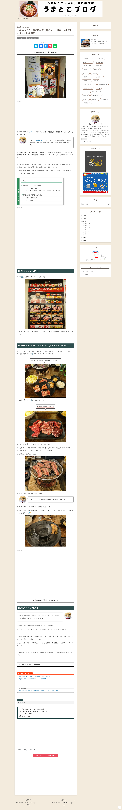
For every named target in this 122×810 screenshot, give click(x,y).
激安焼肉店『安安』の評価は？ (33, 195)
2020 (84, 240)
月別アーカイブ (95, 212)
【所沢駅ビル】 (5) (87, 88)
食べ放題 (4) (99, 77)
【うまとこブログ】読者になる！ (46, 755)
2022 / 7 (86, 232)
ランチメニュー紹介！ (32, 188)
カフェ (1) (94, 73)
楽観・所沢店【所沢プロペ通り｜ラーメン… (63, 804)
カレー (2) (85, 73)
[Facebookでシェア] (41, 46)
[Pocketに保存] (50, 46)
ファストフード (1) (87, 62)
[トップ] (17, 18)
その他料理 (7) (100, 58)
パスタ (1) (85, 91)
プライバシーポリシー (87, 271)
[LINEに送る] (55, 46)
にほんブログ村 (89, 260)
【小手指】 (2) (86, 80)
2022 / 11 (87, 226)
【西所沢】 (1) (86, 103)
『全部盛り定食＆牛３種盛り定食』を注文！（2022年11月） (43, 191)
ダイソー (31, 132)
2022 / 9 (86, 230)
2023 (84, 219)
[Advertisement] (45, 115)
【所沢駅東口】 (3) (87, 77)
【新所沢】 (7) (98, 65)
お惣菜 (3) (85, 99)
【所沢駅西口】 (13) (88, 58)
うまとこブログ (61, 3)
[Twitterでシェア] (46, 46)
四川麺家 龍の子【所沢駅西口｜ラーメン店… (27, 804)
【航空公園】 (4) (103, 84)
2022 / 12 (87, 224)
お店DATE (30, 200)
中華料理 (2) (105, 99)
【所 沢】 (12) (87, 65)
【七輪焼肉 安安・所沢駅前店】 (35, 676)
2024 (84, 216)
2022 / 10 (87, 228)
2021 (84, 237)
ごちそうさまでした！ (32, 198)
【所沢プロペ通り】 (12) (89, 84)
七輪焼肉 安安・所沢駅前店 (32, 185)
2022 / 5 (86, 234)
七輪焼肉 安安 (39, 140)
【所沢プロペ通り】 (32, 38)
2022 (84, 221)
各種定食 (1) (95, 99)
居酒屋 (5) (85, 95)
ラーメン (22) (99, 62)
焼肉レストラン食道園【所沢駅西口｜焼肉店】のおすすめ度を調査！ (39, 690)
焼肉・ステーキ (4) (96, 91)
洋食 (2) (96, 80)
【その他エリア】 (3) (97, 95)
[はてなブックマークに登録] (36, 46)
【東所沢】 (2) (86, 69)
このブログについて (86, 141)
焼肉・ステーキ (22, 38)
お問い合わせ (84, 274)
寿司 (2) (98, 88)
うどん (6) (96, 69)
